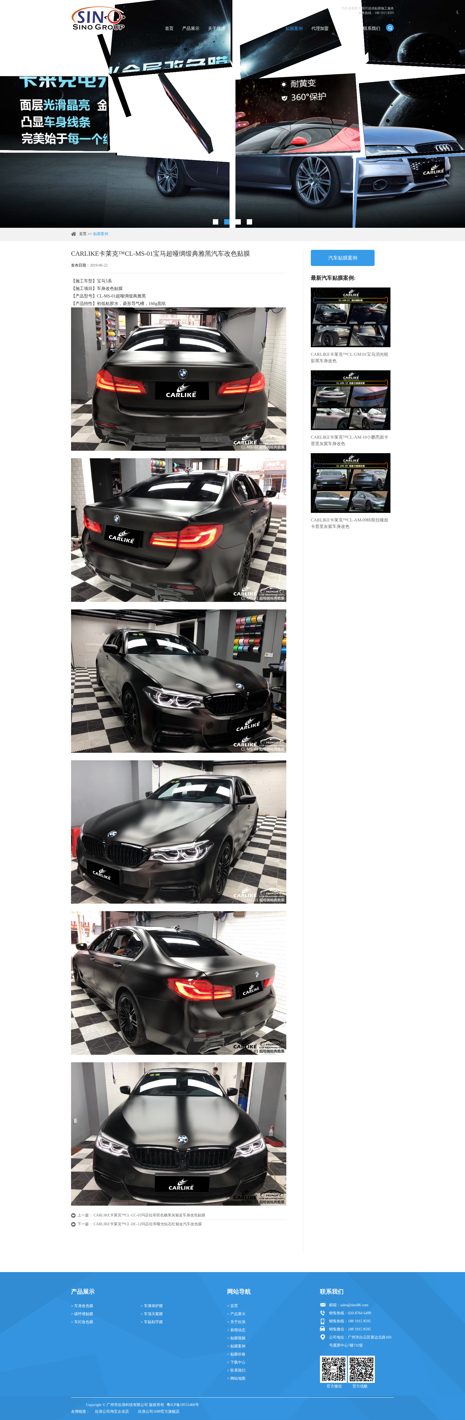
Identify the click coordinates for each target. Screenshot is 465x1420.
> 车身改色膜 (82, 1306)
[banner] (216, 222)
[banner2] (249, 222)
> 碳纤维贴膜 (82, 1314)
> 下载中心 (236, 1362)
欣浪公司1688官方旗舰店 (158, 1412)
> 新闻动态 (236, 1330)
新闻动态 (242, 28)
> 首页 (232, 1306)
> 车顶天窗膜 (152, 1314)
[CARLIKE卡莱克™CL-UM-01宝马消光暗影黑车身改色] (350, 317)
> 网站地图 (236, 1378)
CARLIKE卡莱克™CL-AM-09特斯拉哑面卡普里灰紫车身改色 (349, 523)
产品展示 (190, 28)
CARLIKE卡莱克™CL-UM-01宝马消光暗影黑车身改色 (349, 357)
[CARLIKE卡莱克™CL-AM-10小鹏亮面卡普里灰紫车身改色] (350, 400)
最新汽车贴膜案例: (333, 278)
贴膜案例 (294, 28)
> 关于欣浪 (236, 1322)
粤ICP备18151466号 (183, 1405)
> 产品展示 (236, 1314)
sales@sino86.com (354, 1305)
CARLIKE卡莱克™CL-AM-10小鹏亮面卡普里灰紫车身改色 (349, 440)
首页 (169, 28)
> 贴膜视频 (236, 1338)
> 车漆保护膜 (152, 1306)
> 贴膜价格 (236, 1354)
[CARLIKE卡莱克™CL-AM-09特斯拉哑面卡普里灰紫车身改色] (350, 483)
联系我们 (371, 28)
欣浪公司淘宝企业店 (112, 1412)
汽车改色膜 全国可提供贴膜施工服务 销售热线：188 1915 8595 (367, 10)
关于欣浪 (216, 28)
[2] (227, 222)
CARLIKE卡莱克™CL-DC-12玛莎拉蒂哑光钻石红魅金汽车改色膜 (148, 1224)
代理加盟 (320, 28)
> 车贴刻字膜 (152, 1322)
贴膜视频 (268, 28)
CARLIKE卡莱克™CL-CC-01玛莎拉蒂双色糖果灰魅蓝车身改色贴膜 (149, 1215)
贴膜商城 (345, 28)
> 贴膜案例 (236, 1346)
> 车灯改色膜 (82, 1322)
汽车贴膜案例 (342, 258)
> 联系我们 (236, 1370)
